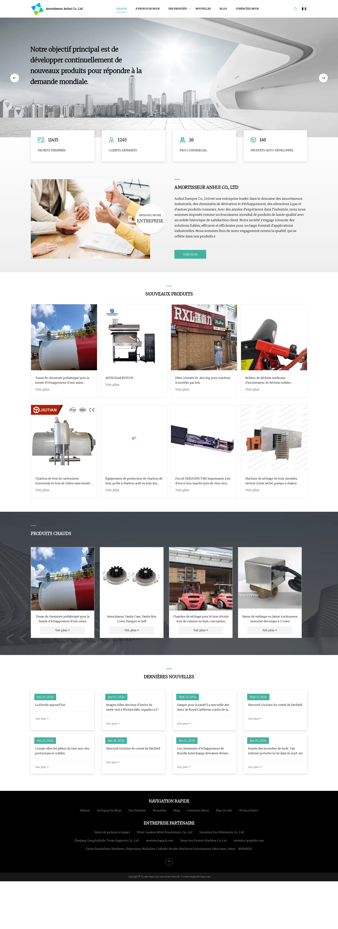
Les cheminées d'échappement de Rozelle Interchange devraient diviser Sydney (202, 751)
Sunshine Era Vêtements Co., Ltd (221, 832)
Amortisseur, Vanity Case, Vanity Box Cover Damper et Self (131, 619)
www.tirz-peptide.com (249, 840)
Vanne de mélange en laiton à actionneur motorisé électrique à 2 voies (270, 619)
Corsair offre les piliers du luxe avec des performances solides (62, 751)
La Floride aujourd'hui (50, 705)
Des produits (177, 8)
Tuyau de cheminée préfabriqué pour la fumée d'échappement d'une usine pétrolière (62, 380)
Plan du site (224, 810)
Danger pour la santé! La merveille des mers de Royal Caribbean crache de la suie (203, 707)
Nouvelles (203, 8)
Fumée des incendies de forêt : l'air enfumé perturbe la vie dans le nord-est (275, 751)
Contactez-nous (247, 8)
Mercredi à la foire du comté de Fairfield (275, 705)
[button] (14, 78)
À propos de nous (148, 8)
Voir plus (190, 254)
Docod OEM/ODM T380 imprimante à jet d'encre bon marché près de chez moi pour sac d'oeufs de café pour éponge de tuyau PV (202, 481)
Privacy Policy (248, 810)
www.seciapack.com (159, 840)
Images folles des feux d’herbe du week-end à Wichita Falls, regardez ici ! (132, 707)
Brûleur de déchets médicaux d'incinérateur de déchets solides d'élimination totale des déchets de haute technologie (273, 380)
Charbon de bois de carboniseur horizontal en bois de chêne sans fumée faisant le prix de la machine (62, 481)
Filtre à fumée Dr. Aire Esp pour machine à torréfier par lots (202, 380)
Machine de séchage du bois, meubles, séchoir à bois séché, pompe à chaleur (271, 481)
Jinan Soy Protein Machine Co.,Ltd (203, 840)
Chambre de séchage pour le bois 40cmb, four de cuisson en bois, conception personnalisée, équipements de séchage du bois (201, 619)
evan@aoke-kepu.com (199, 876)
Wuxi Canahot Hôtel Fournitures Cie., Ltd (164, 832)
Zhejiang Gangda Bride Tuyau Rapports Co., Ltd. (106, 840)
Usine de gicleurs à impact (112, 832)
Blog (223, 8)
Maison (121, 8)
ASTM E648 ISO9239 (119, 378)
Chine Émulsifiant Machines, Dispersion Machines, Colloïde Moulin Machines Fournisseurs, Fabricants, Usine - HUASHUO (169, 849)
